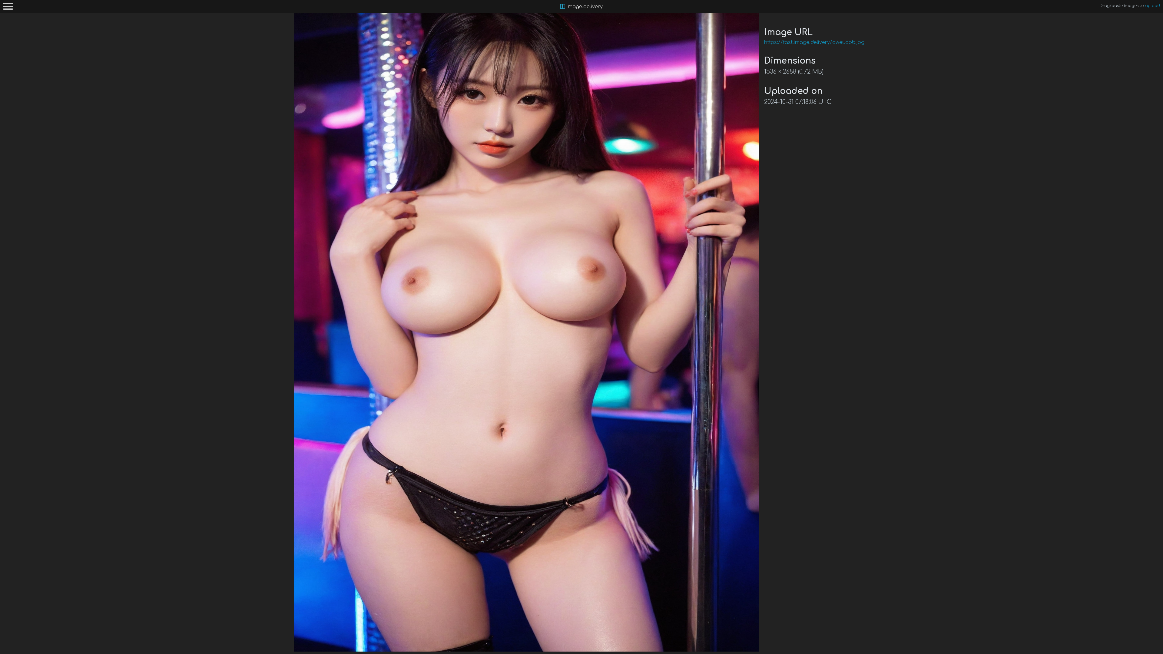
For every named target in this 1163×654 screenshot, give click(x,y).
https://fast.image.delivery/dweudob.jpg (814, 42)
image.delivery (584, 6)
